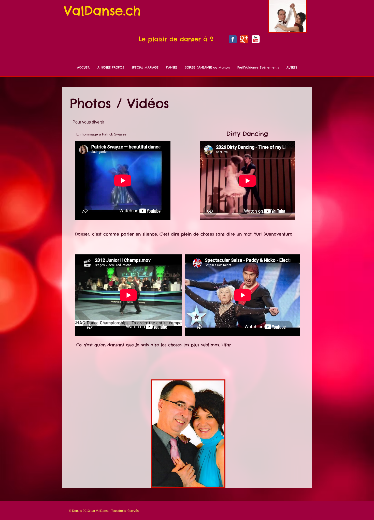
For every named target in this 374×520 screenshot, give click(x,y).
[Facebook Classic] (233, 39)
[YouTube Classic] (256, 39)
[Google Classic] (244, 39)
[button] (188, 433)
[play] (213, 482)
